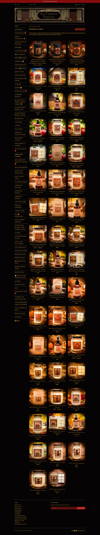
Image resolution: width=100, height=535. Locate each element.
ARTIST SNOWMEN (20, 75)
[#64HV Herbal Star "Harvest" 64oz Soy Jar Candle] (57, 395)
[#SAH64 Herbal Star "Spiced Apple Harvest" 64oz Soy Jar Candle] (76, 153)
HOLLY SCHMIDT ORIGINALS (20, 221)
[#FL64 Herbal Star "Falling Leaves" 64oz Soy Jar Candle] (38, 451)
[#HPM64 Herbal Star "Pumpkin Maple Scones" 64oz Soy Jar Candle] (38, 234)
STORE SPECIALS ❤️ (20, 33)
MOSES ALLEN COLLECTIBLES (19, 243)
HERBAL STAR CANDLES (19, 155)
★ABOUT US (18, 505)
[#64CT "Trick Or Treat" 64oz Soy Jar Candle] (38, 479)
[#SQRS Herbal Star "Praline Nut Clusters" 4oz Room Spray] (57, 259)
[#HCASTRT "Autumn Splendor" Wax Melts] (76, 76)
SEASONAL (21, 281)
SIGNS (16, 288)
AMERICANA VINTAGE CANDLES (20, 133)
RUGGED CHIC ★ (19, 272)
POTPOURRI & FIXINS (21, 251)
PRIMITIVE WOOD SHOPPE (20, 268)
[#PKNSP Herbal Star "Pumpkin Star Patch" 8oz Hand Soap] (76, 287)
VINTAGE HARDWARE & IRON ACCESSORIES (21, 303)
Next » (59, 497)
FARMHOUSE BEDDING (18, 192)
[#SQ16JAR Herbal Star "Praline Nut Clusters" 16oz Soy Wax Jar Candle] (57, 234)
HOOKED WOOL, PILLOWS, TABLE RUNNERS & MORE (20, 227)
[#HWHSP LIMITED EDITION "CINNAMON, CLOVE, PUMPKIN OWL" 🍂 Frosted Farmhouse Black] (38, 49)
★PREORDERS (18, 510)
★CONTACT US (18, 506)
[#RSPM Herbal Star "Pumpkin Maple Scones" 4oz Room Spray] (76, 208)
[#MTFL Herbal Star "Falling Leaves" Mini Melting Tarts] (57, 421)
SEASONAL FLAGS (20, 284)
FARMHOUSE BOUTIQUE (18, 186)
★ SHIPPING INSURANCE (21, 517)
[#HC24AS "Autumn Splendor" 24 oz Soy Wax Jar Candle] (57, 76)
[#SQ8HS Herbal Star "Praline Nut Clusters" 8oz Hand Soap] (38, 286)
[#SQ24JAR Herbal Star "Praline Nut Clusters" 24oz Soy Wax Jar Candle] (76, 234)
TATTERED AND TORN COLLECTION (20, 298)
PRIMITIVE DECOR (20, 254)
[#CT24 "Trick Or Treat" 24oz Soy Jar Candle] (76, 452)
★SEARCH (17, 522)
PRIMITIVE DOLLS (20, 258)
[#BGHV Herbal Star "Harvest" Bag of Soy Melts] (38, 396)
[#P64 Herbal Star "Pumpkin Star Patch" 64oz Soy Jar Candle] (76, 343)
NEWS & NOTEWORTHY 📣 (20, 37)
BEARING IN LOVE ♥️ (21, 91)
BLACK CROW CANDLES (19, 139)
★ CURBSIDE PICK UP (20, 515)
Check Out (83, 4)
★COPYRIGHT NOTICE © (21, 524)
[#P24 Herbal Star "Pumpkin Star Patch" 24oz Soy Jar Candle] (57, 316)
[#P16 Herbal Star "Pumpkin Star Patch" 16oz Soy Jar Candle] (38, 315)
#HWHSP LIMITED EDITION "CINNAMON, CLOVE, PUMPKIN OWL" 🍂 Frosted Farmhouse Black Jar (38, 61)
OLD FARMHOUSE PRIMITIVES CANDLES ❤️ (21, 162)
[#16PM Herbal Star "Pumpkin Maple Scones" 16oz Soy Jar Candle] (57, 180)
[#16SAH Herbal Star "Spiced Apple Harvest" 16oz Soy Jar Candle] (57, 127)
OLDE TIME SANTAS (20, 247)
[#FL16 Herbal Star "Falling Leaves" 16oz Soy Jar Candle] (76, 396)
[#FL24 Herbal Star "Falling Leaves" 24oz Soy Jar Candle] (38, 423)
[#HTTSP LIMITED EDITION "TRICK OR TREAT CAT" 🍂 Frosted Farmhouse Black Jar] (57, 49)
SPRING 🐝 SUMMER (20, 58)
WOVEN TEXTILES (20, 313)
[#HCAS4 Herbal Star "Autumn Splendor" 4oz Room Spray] (57, 102)
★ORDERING (18, 512)
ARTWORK (18, 84)
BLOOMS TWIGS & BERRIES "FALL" (20, 108)
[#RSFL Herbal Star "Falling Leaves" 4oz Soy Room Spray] (76, 422)
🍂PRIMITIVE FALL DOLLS (20, 262)
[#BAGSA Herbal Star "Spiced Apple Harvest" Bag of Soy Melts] (57, 152)
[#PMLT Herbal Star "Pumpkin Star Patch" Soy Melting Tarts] (76, 314)
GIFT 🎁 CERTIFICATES (19, 215)
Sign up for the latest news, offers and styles (60, 505)
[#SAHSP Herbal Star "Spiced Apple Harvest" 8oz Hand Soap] (38, 128)
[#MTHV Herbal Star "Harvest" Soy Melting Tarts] (76, 370)
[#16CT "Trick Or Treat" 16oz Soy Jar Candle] (57, 451)
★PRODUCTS (18, 508)
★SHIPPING (17, 513)
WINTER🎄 (18, 47)
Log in (30, 4)
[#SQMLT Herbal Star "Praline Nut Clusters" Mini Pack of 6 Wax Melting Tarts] (76, 259)
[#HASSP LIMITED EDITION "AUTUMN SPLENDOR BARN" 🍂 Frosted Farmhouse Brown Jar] (76, 49)
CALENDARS (18, 122)
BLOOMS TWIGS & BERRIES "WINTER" (20, 114)
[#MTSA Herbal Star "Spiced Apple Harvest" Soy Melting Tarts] (38, 152)
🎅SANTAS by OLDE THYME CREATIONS (20, 276)
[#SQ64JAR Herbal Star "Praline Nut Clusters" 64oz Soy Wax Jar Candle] (38, 259)
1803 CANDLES (21, 129)
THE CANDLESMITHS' (21, 167)
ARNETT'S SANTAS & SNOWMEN (20, 43)
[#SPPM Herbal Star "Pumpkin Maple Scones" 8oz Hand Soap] (38, 179)
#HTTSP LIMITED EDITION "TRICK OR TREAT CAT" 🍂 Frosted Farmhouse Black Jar (57, 61)
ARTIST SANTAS (21, 72)
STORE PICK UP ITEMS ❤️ (21, 292)
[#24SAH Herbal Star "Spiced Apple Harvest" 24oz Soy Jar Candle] (76, 127)
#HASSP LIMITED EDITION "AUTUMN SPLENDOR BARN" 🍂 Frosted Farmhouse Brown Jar (76, 61)
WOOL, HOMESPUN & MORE (21, 309)
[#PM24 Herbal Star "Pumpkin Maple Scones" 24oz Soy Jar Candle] (76, 180)
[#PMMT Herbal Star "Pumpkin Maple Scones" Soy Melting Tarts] (38, 207)
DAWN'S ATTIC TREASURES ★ (19, 172)
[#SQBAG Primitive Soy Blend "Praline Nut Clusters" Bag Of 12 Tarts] (57, 285)
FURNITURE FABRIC (20, 202)
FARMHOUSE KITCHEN (18, 197)
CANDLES (21, 125)
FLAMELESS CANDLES (21, 182)
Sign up (34, 4)
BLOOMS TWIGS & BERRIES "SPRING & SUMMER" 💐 (20, 102)
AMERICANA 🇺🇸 (19, 61)
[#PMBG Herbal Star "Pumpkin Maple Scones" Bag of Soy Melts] (57, 207)
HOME (16, 26)
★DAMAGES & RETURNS (21, 519)
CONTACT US (18, 317)
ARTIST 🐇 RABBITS (20, 68)
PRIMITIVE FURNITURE (18, 206)
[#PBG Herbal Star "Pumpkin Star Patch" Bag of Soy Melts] (38, 344)
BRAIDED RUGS (21, 118)
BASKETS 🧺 (18, 88)
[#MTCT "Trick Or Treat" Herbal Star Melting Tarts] (57, 478)
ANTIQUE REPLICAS (20, 65)
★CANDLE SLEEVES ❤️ (21, 150)
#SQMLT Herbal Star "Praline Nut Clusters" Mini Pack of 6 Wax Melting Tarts (76, 271)
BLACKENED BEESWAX (18, 95)
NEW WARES (18, 29)
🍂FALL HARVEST (20, 54)
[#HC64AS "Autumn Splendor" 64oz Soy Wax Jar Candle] (76, 101)
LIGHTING (21, 233)
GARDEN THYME (19, 211)
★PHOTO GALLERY (19, 520)
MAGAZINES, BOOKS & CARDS (20, 237)
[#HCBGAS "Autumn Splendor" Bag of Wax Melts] (38, 101)
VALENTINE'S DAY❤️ (20, 51)
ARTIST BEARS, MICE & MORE (21, 80)
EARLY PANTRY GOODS (19, 177)
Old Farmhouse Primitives (28, 530)
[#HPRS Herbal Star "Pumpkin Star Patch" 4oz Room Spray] (57, 344)
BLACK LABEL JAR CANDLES (20, 144)
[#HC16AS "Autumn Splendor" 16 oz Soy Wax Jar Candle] (38, 76)
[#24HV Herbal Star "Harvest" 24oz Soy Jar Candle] (57, 371)
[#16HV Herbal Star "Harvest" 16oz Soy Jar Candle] (38, 371)
